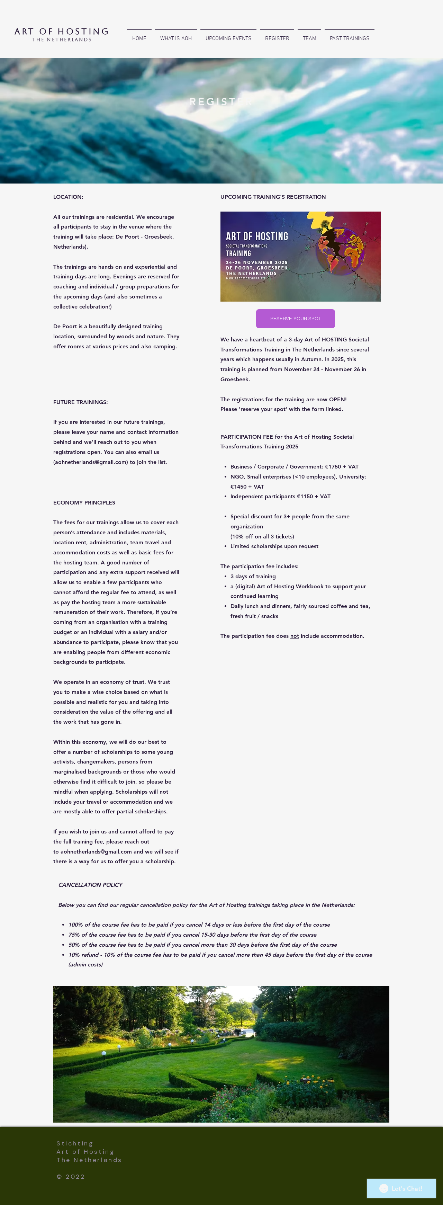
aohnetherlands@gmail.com (90, 462)
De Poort (127, 236)
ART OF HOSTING (62, 31)
